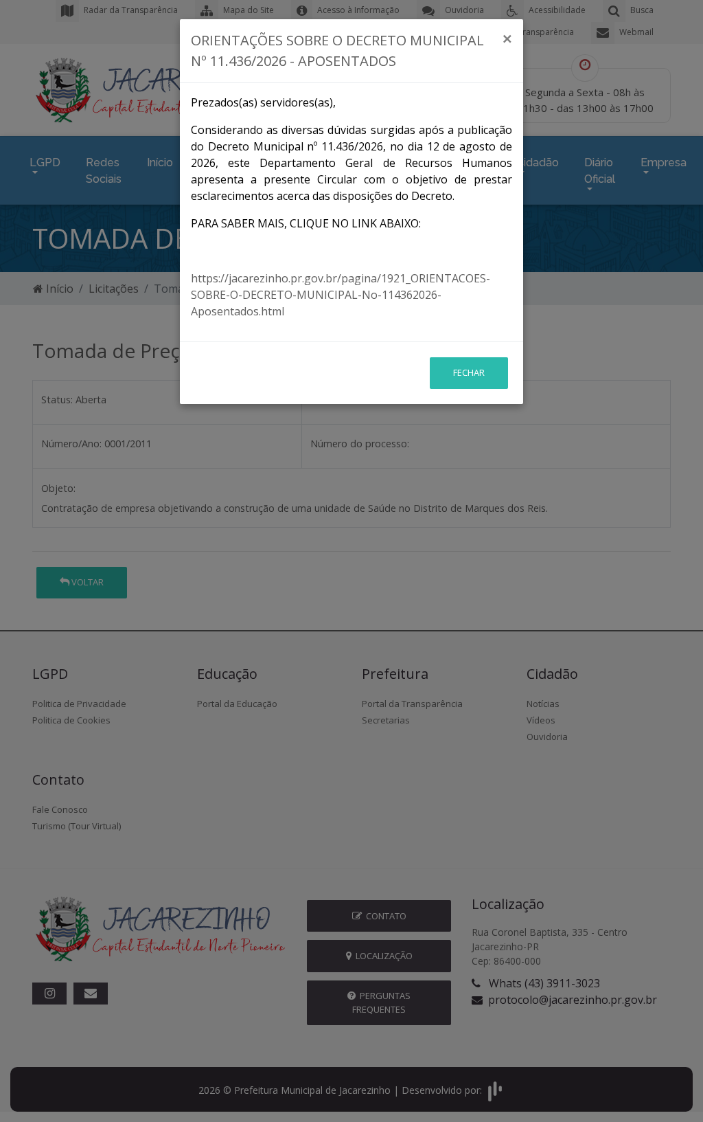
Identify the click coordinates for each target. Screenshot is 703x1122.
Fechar (469, 372)
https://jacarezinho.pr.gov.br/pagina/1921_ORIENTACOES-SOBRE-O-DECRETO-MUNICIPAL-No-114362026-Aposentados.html (340, 295)
